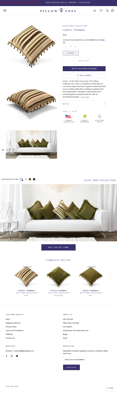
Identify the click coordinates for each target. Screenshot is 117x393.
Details (66, 104)
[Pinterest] (76, 111)
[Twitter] (73, 111)
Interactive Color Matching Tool (75, 330)
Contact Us (10, 338)
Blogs (65, 334)
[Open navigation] (4, 10)
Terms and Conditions (14, 330)
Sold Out (84, 61)
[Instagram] (12, 356)
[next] (109, 275)
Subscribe (71, 367)
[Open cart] (112, 10)
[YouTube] (17, 356)
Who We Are (68, 319)
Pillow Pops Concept (71, 323)
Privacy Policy (11, 327)
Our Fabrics (67, 327)
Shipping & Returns (13, 323)
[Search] (107, 10)
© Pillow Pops (12, 386)
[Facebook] (70, 111)
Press (65, 338)
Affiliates (9, 334)
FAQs (8, 319)
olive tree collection (75, 26)
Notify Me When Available (84, 68)
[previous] (7, 275)
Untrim (70, 53)
